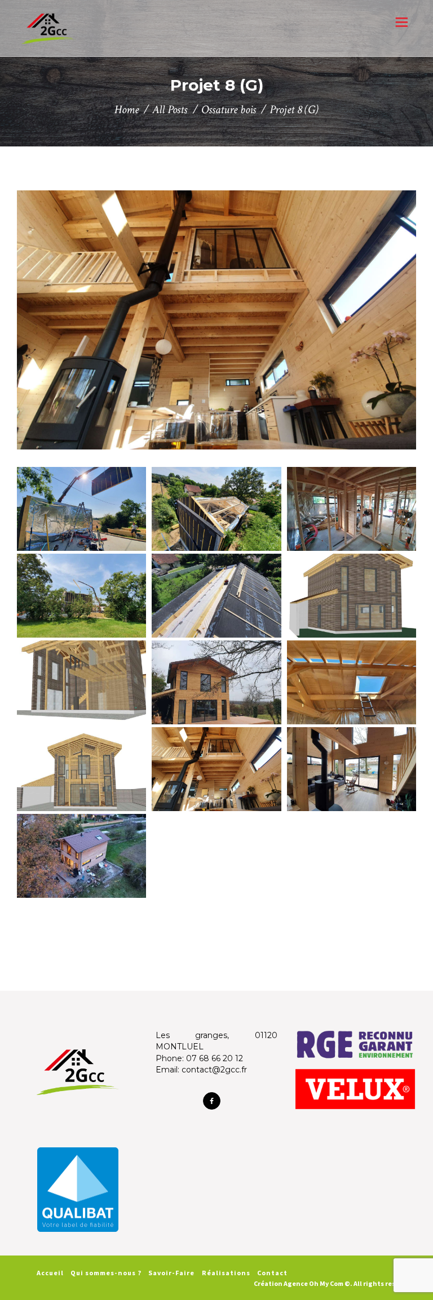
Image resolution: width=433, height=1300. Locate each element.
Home (126, 109)
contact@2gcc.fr (214, 1070)
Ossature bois (228, 109)
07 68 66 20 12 (214, 1058)
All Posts (169, 109)
